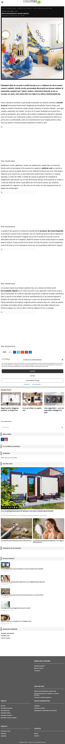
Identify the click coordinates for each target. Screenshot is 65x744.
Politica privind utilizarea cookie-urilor (45, 691)
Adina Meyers (6, 15)
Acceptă (32, 371)
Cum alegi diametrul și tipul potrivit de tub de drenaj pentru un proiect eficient (22, 595)
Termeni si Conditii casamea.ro (42, 697)
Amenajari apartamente (7, 633)
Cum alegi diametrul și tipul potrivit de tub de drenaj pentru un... (16, 540)
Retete (36, 733)
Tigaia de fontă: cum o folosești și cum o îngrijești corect (16, 621)
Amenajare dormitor (6, 715)
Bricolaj (3, 706)
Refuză (32, 376)
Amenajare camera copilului (8, 11)
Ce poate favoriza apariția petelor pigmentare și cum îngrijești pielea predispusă (23, 582)
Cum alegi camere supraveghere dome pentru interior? (16, 608)
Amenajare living (5, 713)
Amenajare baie (5, 710)
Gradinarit (37, 670)
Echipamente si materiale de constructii (45, 710)
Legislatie (3, 736)
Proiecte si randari (39, 708)
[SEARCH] (62, 427)
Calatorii (36, 736)
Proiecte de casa (5, 731)
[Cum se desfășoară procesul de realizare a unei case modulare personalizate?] (32, 488)
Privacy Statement (36, 384)
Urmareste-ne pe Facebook (12, 548)
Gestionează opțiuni (32, 380)
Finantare (3, 733)
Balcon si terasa (38, 668)
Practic (16, 11)
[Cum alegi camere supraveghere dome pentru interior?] (5, 604)
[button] (62, 360)
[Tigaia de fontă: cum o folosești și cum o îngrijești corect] (5, 617)
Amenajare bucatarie (7, 708)
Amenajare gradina (39, 666)
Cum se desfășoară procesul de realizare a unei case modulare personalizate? (27, 511)
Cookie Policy (27, 384)
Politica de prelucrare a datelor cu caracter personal (46, 694)
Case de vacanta (5, 638)
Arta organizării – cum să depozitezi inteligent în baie (54, 410)
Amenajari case (5, 635)
